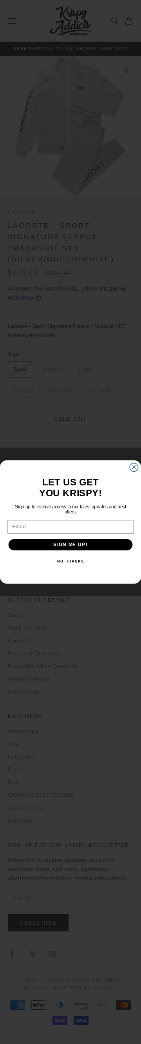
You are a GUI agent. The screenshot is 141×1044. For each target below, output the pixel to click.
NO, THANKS (70, 561)
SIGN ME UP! (70, 544)
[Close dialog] (134, 467)
